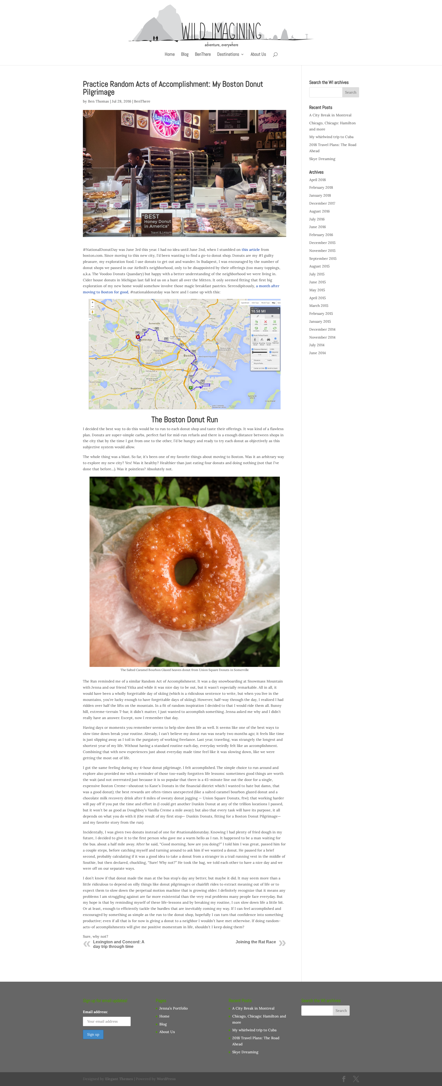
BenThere (203, 54)
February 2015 (321, 313)
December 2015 (322, 242)
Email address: (95, 1012)
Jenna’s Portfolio (173, 1008)
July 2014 (317, 345)
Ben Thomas (98, 101)
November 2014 (322, 337)
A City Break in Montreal (330, 115)
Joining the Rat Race (256, 942)
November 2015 (322, 250)
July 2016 (317, 219)
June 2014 (317, 353)
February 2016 (321, 234)
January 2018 (320, 195)
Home (170, 54)
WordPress (166, 1079)
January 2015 (320, 321)
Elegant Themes (119, 1079)
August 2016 (319, 211)
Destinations (228, 54)
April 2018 (317, 179)
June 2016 (317, 227)
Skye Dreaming (322, 158)
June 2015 (317, 282)
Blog (185, 54)
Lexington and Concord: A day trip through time (118, 944)
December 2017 (322, 203)
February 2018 (321, 187)
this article (251, 249)
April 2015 (317, 298)
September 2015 (323, 258)
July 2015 (317, 274)
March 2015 (318, 305)
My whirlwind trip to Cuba (331, 137)
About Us (258, 54)
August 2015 (319, 266)
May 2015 (317, 290)
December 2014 (322, 329)
